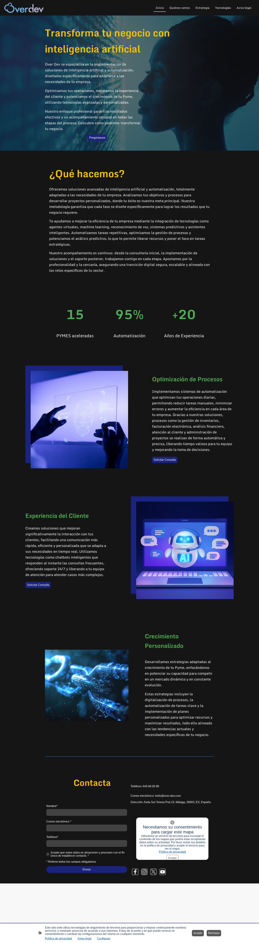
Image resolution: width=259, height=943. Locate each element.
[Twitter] (153, 872)
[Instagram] (144, 872)
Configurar (103, 938)
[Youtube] (162, 872)
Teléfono (52, 837)
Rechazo (214, 933)
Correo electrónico (58, 821)
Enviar (87, 869)
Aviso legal (84, 938)
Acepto (172, 857)
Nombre (51, 806)
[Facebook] (135, 872)
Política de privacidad (172, 851)
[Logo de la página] (24, 8)
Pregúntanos (97, 137)
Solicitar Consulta (165, 459)
